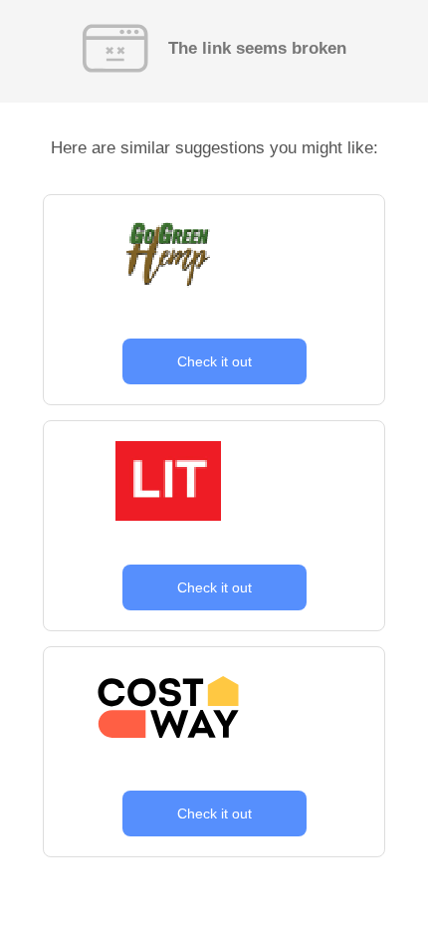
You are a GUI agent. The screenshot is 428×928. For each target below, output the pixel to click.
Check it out (214, 361)
